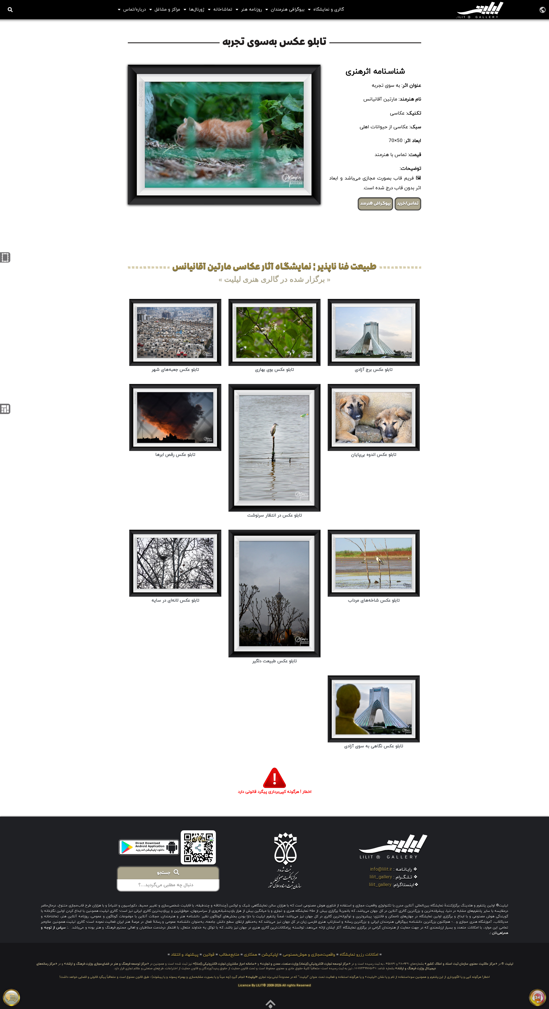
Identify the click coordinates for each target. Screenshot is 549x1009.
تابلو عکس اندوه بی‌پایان (373, 455)
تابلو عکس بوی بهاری (274, 370)
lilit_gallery (380, 877)
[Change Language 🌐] (542, 9)
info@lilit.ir (381, 869)
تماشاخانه (222, 10)
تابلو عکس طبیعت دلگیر (274, 661)
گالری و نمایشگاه (328, 10)
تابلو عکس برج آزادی (374, 370)
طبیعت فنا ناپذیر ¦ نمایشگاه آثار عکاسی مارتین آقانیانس (274, 267)
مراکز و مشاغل (167, 10)
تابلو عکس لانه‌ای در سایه (175, 601)
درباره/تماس (134, 10)
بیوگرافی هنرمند (375, 203)
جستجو (165, 873)
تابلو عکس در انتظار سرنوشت (274, 516)
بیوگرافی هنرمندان (288, 10)
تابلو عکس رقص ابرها (175, 455)
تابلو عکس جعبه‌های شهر (175, 370)
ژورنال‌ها (196, 10)
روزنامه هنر (251, 10)
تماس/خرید (408, 203)
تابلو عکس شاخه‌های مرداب (374, 601)
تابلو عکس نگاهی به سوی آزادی (373, 746)
